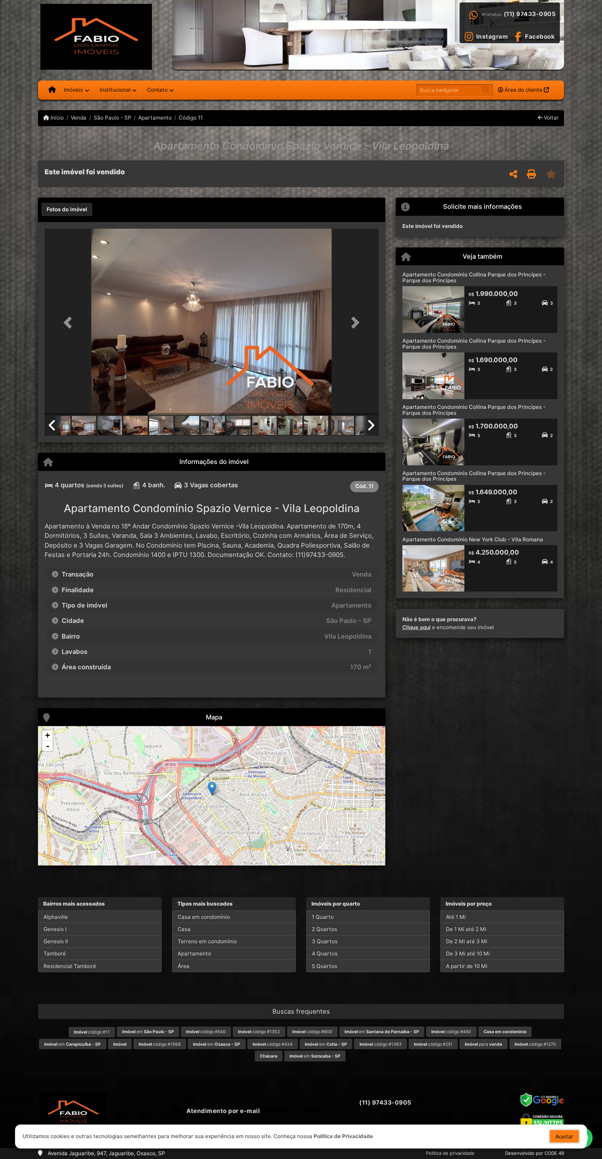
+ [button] (47, 735)
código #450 (451, 1031)
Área (184, 966)
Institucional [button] (115, 89)
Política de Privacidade (343, 1136)
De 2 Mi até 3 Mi (466, 941)
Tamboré (55, 953)
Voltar (550, 117)
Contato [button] (157, 89)
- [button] (47, 746)
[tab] (66, 209)
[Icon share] (400, 1119)
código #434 (273, 1044)
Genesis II (56, 941)
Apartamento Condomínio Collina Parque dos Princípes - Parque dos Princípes (474, 277)
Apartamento (155, 117)
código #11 (92, 1032)
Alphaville (56, 917)
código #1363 (381, 1044)
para (483, 1044)
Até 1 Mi (456, 917)
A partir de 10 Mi (466, 966)
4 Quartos (325, 953)
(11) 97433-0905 (530, 13)
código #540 (206, 1031)
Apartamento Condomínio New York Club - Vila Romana (472, 539)
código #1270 (535, 1044)
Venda (78, 117)
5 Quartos (324, 966)
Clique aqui (416, 627)
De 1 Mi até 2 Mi (466, 929)
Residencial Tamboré (70, 966)
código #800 (312, 1031)
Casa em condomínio (204, 917)
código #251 (433, 1044)
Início (56, 117)
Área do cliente (523, 89)
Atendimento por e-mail (222, 1110)
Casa (184, 929)
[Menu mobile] (52, 90)
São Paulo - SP (112, 117)
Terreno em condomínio (207, 941)
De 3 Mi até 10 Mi (468, 953)
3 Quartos (325, 941)
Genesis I (55, 929)
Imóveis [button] (73, 89)
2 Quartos (324, 929)
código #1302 (259, 1031)
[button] (70, 323)
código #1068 (160, 1044)
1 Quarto (323, 917)
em (148, 1031)
